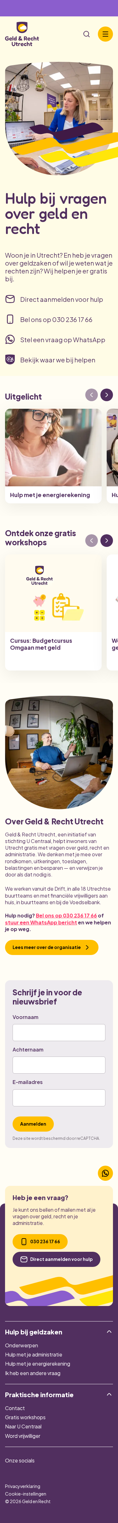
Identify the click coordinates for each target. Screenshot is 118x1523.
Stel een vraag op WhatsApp (62, 339)
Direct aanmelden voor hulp (61, 299)
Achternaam (28, 1049)
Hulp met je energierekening (37, 1363)
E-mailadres (28, 1082)
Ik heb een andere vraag (32, 1373)
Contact (15, 1408)
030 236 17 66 (45, 1241)
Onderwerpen (21, 1345)
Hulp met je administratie (33, 1354)
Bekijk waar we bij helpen (57, 360)
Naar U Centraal (23, 1426)
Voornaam (25, 1017)
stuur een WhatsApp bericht (41, 922)
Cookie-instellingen (25, 1494)
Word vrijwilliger (22, 1435)
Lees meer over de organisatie (47, 947)
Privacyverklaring (22, 1486)
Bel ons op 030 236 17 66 (56, 319)
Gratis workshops (25, 1417)
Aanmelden (33, 1124)
